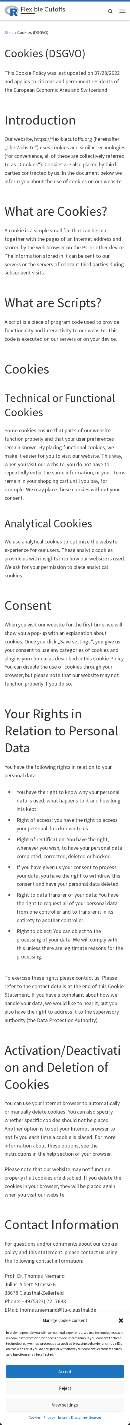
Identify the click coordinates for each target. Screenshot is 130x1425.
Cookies (35, 1417)
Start (9, 32)
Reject (65, 1388)
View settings (65, 1405)
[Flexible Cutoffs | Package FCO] (11, 10)
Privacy (49, 1417)
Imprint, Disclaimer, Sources (79, 1417)
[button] (121, 1320)
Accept (65, 1371)
